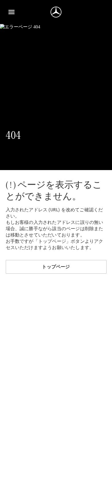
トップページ (56, 267)
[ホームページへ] (56, 12)
